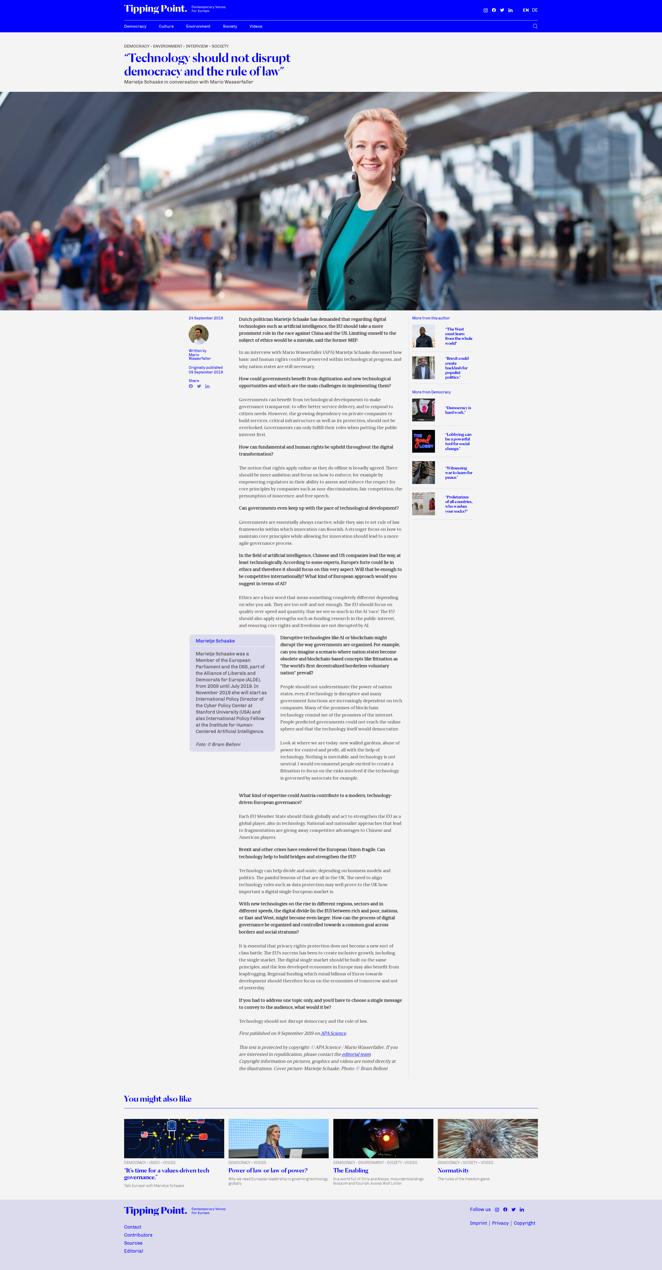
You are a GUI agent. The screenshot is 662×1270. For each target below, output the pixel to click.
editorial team (356, 1054)
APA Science (333, 1033)
